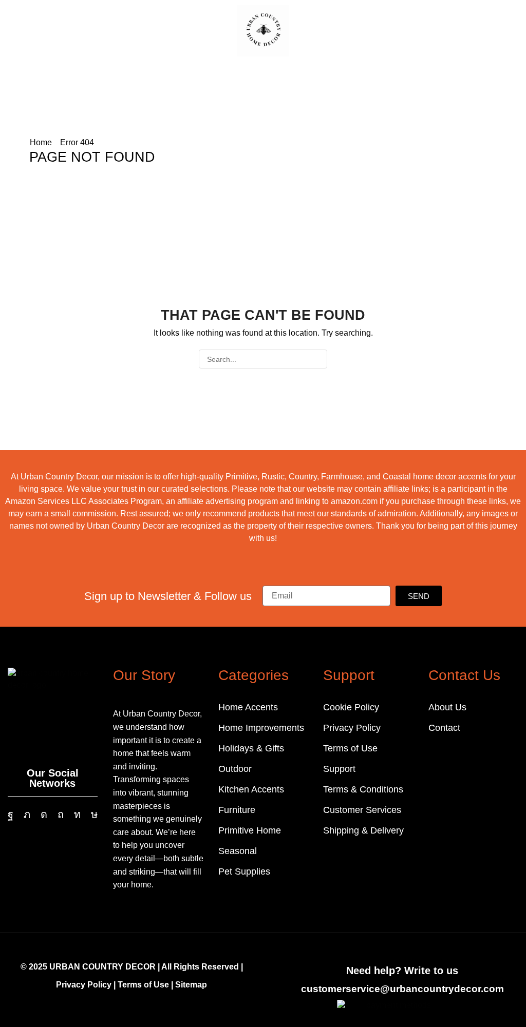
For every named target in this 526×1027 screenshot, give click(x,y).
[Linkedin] (77, 814)
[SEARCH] (317, 359)
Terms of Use (143, 984)
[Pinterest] (61, 814)
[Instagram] (44, 814)
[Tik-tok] (94, 814)
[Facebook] (10, 814)
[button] (15, 30)
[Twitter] (27, 814)
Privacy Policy (83, 984)
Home (41, 142)
